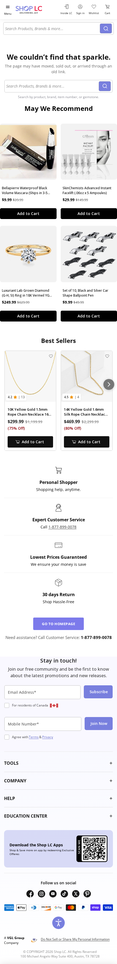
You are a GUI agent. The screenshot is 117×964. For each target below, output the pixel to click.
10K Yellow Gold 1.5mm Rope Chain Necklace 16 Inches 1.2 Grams (28, 412)
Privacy (47, 737)
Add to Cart (28, 213)
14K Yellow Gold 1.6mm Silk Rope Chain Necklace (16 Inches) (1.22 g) (85, 412)
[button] (58, 763)
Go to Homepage (58, 623)
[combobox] (52, 28)
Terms (34, 737)
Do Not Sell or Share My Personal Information (75, 939)
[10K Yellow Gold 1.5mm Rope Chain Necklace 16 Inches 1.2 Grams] (30, 376)
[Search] (106, 28)
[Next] (108, 384)
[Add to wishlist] (50, 356)
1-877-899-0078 (62, 526)
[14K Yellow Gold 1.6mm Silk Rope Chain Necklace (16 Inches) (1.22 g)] (86, 376)
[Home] (35, 9)
